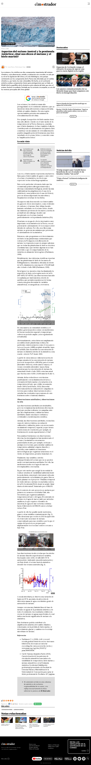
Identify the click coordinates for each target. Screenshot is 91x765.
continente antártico (19, 709)
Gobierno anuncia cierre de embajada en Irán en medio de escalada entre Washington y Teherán (46, 152)
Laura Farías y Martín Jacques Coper (17, 67)
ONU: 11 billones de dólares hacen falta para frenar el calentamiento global (34, 726)
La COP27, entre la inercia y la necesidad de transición (48, 725)
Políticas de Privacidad (34, 748)
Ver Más (72, 116)
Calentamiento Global (7, 709)
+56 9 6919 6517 (4, 749)
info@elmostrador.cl (13, 749)
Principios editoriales (33, 747)
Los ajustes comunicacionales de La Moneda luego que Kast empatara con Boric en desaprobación (46, 163)
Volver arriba (4, 758)
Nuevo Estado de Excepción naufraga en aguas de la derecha (71, 104)
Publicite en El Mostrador (53, 745)
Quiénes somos (32, 744)
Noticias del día (63, 150)
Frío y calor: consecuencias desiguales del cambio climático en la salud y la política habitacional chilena (21, 726)
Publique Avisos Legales (53, 746)
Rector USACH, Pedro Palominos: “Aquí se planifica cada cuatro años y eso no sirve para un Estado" (72, 111)
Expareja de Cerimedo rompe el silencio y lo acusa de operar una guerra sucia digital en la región (70, 69)
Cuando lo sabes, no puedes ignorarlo (5, 725)
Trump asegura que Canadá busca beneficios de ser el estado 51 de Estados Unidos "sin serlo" (71, 172)
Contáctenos (51, 748)
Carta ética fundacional (34, 745)
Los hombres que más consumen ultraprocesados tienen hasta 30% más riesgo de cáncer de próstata (28, 152)
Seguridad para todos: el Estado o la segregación (29, 161)
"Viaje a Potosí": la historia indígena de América (71, 179)
